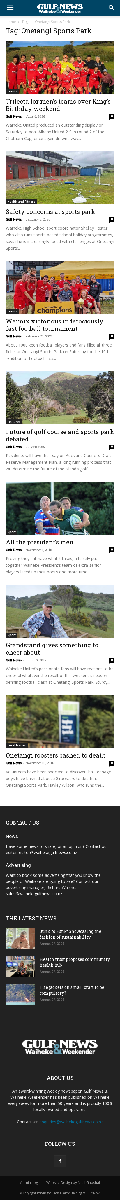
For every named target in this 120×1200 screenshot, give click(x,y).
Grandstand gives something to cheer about (52, 648)
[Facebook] (60, 1161)
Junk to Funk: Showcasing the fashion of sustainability (70, 934)
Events (12, 91)
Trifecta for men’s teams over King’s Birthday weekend (58, 105)
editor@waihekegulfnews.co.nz (48, 852)
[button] (10, 8)
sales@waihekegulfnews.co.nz (34, 893)
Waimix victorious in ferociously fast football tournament (54, 325)
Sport (12, 532)
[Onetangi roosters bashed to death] (60, 721)
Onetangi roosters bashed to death (56, 755)
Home (11, 21)
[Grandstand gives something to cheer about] (60, 611)
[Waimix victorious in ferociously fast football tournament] (60, 287)
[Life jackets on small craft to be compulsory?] (20, 994)
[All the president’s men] (60, 508)
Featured (14, 422)
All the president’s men (39, 542)
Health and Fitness (22, 202)
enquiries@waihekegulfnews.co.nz (71, 1121)
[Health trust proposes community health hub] (20, 966)
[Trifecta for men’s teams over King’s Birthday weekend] (60, 67)
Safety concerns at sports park (50, 211)
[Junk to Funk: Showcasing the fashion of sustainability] (20, 938)
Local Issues (17, 745)
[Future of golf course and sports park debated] (60, 397)
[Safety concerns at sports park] (60, 177)
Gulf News (14, 116)
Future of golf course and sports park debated (60, 435)
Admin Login (30, 1182)
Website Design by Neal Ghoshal (73, 1182)
